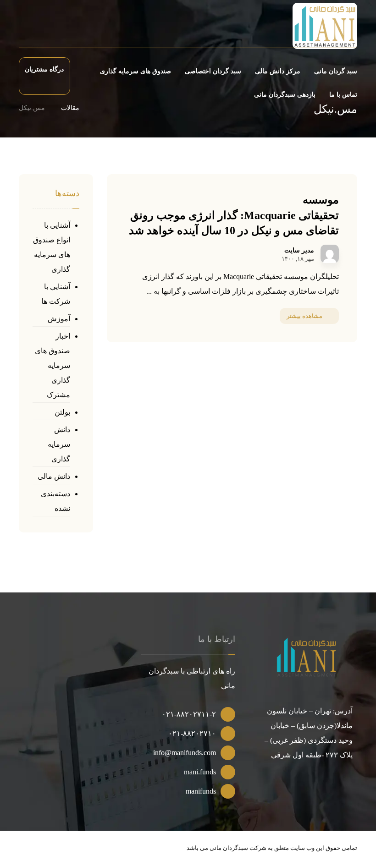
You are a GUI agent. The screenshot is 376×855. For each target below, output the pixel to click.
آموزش (59, 319)
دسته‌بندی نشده (55, 501)
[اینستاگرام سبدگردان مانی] (51, 27)
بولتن (62, 412)
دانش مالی (54, 476)
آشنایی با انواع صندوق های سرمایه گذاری (51, 247)
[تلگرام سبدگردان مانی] (35, 27)
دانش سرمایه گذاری (59, 444)
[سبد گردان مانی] (325, 26)
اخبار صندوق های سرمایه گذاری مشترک (52, 365)
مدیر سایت (299, 250)
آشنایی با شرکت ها (55, 294)
